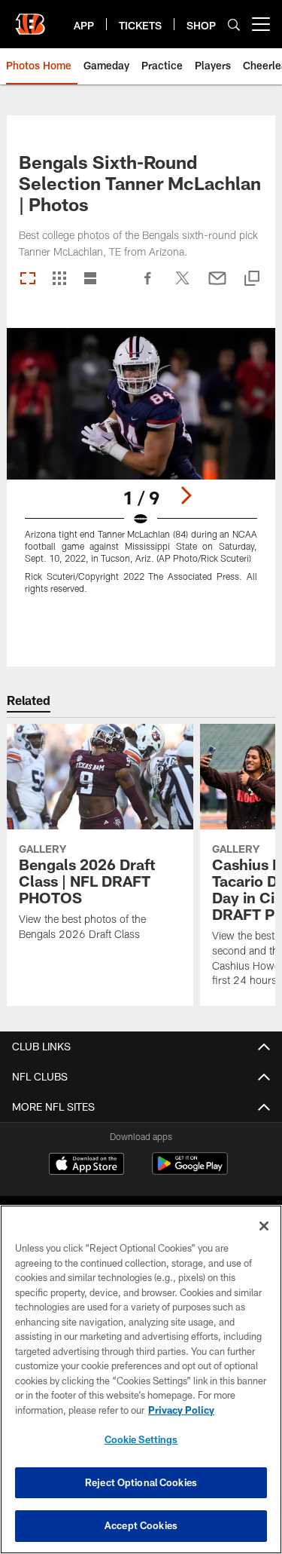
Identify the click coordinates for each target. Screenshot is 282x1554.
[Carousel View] (28, 279)
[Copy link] (252, 279)
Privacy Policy (181, 1410)
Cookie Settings (141, 1439)
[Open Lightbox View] (141, 470)
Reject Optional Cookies (141, 1482)
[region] (141, 1379)
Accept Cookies (141, 1525)
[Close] (263, 1226)
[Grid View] (59, 279)
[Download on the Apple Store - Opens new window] (86, 1166)
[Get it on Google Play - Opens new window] (189, 1171)
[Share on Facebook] (148, 285)
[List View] (90, 279)
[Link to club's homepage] (30, 18)
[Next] (186, 495)
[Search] (234, 24)
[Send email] (217, 285)
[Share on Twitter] (182, 285)
